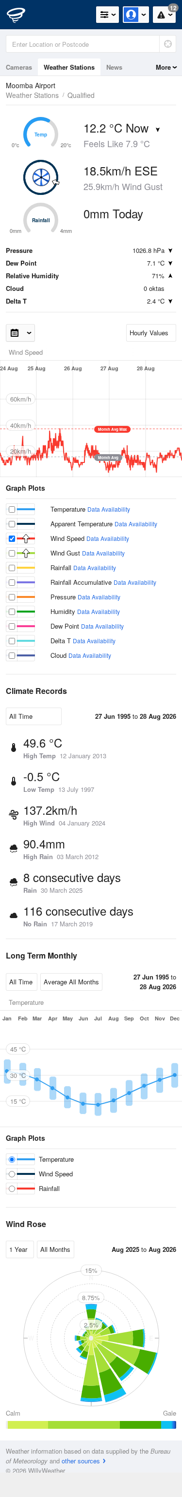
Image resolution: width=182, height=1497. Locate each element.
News (114, 67)
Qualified (81, 95)
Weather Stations (69, 67)
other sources (81, 1460)
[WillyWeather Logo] (22, 14)
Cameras (19, 67)
